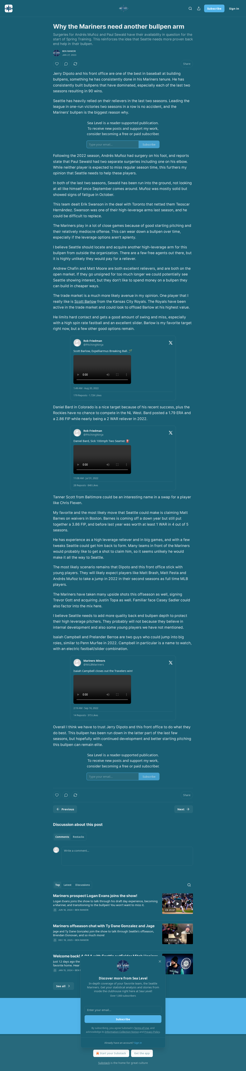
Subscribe (214, 8)
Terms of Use (141, 1028)
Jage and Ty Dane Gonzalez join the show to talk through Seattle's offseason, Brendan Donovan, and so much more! (103, 933)
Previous (68, 809)
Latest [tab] (67, 885)
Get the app (142, 1053)
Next (180, 809)
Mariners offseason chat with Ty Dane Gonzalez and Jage (104, 926)
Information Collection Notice (122, 1032)
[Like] (57, 64)
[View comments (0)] (66, 64)
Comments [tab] (62, 837)
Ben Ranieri (69, 51)
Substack (104, 1063)
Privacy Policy (152, 1032)
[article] (123, 905)
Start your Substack (113, 1053)
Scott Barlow (85, 301)
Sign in (234, 8)
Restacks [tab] (78, 837)
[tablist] (69, 837)
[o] (177, 904)
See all (61, 986)
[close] (160, 961)
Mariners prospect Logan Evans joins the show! (95, 896)
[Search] (190, 8)
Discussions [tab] (82, 885)
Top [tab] (57, 885)
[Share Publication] (199, 8)
